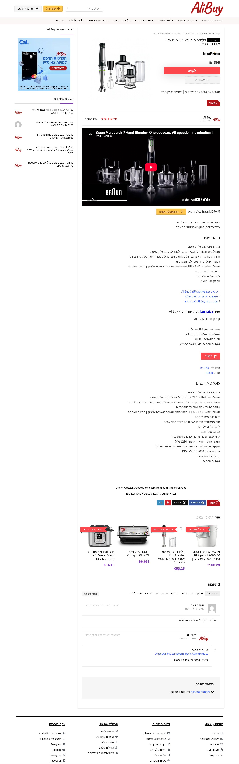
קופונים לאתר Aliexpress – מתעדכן (54, 136)
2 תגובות (89, 118)
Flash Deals (76, 20)
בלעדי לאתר (166, 20)
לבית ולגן (206, 33)
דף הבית (216, 33)
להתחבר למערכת (200, 691)
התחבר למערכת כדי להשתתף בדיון (102, 605)
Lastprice (206, 311)
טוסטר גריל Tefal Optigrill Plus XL (138, 553)
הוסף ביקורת (90, 593)
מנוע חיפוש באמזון (98, 20)
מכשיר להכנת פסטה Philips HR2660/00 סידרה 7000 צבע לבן (206, 555)
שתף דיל (51, 8)
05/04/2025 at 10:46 (186, 638)
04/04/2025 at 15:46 (194, 609)
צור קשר (60, 20)
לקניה (192, 71)
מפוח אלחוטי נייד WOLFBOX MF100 (52, 111)
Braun (209, 372)
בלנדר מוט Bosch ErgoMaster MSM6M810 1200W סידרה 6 (171, 557)
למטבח (195, 33)
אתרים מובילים (188, 20)
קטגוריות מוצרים (213, 20)
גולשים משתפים (121, 20)
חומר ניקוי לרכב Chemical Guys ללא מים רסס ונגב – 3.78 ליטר (50, 150)
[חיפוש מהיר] (68, 9)
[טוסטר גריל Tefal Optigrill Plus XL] (133, 527)
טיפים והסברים (146, 20)
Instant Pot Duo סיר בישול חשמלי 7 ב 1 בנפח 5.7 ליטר (100, 555)
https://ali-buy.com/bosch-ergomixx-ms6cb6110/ (181, 653)
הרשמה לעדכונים (169, 211)
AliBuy (207, 117)
